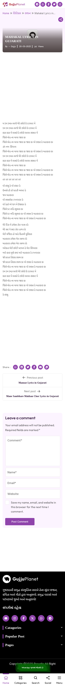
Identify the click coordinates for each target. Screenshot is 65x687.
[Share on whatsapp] (15, 367)
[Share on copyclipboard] (46, 367)
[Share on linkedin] (21, 367)
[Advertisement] (32, 87)
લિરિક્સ (17, 13)
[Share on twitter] (27, 367)
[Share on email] (40, 367)
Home (6, 13)
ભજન (28, 13)
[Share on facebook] (34, 367)
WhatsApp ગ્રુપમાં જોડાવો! (32, 668)
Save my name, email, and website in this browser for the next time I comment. (33, 507)
